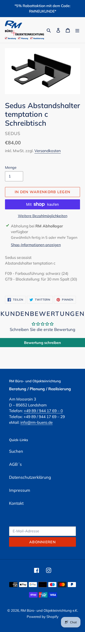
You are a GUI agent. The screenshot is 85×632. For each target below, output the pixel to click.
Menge (11, 167)
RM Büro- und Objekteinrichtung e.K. (49, 610)
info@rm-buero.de (36, 422)
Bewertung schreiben (42, 342)
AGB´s (15, 464)
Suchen (16, 451)
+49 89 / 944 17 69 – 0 (43, 410)
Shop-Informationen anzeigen (36, 244)
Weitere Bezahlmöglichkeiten (42, 215)
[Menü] (77, 30)
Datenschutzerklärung (30, 477)
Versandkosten (47, 150)
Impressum (19, 490)
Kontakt (16, 503)
